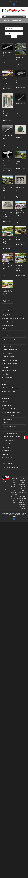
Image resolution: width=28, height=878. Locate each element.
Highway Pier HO (20, 57)
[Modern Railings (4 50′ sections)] (7, 129)
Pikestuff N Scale (8, 440)
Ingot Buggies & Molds (10, 370)
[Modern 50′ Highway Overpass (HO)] (7, 73)
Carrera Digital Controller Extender (13, 318)
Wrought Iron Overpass (10, 360)
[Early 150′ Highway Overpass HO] (7, 180)
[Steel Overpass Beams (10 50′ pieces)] (20, 129)
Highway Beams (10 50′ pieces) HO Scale (7, 213)
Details (10, 60)
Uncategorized (7, 457)
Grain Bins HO (7, 342)
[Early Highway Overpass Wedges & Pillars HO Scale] (20, 180)
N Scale (5, 423)
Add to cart (5, 61)
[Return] (26, 438)
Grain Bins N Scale (8, 429)
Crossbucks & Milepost (10, 339)
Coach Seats (7, 405)
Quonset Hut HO (8, 346)
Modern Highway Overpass (11, 436)
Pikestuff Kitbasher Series (11, 388)
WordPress (17, 514)
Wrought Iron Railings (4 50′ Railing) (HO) (6, 112)
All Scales (6, 329)
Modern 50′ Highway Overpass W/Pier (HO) (7, 265)
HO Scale (6, 332)
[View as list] (15, 36)
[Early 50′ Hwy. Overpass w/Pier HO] (7, 154)
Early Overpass (7, 353)
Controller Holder (8, 325)
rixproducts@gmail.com (18, 1)
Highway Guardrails (9, 395)
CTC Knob (6, 447)
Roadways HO (19, 161)
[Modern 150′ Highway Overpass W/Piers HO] (20, 205)
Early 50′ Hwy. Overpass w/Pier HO (7, 162)
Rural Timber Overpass (10, 363)
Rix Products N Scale (9, 426)
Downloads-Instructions (10, 467)
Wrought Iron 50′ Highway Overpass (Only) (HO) (7, 239)
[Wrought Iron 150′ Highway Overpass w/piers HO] (7, 284)
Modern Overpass (8, 356)
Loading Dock (7, 398)
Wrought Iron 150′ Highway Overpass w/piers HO (7, 292)
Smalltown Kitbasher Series (11, 412)
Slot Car (5, 454)
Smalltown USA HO (9, 409)
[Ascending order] (21, 28)
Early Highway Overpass (10, 433)
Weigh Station (7, 315)
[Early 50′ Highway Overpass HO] (20, 73)
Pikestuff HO (6, 381)
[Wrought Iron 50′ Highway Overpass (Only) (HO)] (7, 231)
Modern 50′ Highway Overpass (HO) (7, 80)
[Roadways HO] (20, 155)
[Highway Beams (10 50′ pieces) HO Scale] (7, 205)
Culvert (5, 384)
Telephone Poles (8, 374)
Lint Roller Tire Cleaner (10, 322)
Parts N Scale (7, 443)
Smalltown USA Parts (9, 416)
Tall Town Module (8, 419)
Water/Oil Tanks (8, 377)
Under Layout (7, 450)
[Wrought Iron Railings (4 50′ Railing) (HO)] (7, 100)
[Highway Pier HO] (20, 49)
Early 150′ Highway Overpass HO (7, 187)
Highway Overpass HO (10, 349)
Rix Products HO (8, 336)
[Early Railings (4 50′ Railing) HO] (7, 46)
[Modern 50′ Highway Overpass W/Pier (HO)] (7, 257)
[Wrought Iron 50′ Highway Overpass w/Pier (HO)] (20, 258)
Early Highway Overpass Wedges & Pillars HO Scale (20, 187)
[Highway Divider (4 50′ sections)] (20, 97)
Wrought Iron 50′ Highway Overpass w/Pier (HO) (20, 267)
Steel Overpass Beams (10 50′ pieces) (19, 137)
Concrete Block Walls (9, 391)
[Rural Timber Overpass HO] (20, 230)
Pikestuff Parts (7, 402)
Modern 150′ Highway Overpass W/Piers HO (20, 212)
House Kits (6, 367)
